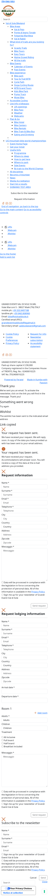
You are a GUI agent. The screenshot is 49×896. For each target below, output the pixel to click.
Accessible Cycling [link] (19, 100)
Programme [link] (20, 153)
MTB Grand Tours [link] (22, 88)
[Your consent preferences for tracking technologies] (44, 891)
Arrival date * (8, 687)
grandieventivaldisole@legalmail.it (18, 322)
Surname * (7, 490)
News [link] (12, 177)
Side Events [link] (19, 165)
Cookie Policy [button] (12, 334)
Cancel (33, 877)
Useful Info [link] (15, 150)
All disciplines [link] (16, 171)
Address (6, 530)
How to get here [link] (22, 159)
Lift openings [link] (20, 106)
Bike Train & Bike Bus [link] (24, 131)
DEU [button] (12, 1)
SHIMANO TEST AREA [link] (20, 187)
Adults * (6, 716)
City (3, 514)
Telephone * (8, 506)
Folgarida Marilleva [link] (23, 35)
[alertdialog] (24, 848)
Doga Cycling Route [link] (23, 85)
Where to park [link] (21, 162)
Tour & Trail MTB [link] (22, 79)
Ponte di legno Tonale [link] (25, 32)
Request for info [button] (38, 334)
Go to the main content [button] (11, 209)
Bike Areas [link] (15, 26)
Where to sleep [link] (21, 156)
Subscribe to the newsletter (24, 193)
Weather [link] (18, 113)
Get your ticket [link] (17, 147)
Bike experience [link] (17, 72)
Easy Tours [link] (19, 54)
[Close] (3, 429)
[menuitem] (3, 1)
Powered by (13, 379)
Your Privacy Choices (21, 888)
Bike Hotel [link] (19, 122)
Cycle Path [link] (19, 82)
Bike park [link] (18, 75)
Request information (24, 199)
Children (6, 724)
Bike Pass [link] (18, 109)
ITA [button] (3, 1)
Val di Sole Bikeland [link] (15, 23)
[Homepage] (6, 219)
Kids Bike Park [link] (21, 91)
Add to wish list (7, 257)
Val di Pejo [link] (19, 29)
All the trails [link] (20, 60)
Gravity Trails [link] (20, 48)
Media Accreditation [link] (20, 181)
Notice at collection (13, 892)
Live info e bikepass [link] (19, 103)
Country (6, 522)
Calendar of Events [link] (23, 66)
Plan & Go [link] (15, 119)
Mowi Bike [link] (19, 97)
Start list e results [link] (18, 184)
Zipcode (5, 538)
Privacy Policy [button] (12, 343)
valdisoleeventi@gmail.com (32, 325)
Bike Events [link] (15, 63)
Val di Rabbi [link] (20, 38)
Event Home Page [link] (18, 143)
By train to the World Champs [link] (28, 168)
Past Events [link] (19, 69)
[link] (3, 203)
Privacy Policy (38, 591)
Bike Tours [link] (19, 51)
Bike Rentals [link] (20, 128)
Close (44, 881)
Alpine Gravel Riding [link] (24, 57)
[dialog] (24, 539)
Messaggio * (8, 546)
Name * (5, 482)
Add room (42, 712)
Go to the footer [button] (8, 254)
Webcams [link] (19, 116)
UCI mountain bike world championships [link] (26, 140)
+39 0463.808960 (22, 313)
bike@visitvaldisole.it (18, 316)
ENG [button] (7, 1)
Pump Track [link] (20, 94)
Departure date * (10, 696)
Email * (5, 498)
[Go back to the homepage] (8, 10)
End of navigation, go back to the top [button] (20, 206)
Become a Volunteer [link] (20, 174)
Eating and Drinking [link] (24, 134)
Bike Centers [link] (20, 125)
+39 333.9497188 (21, 310)
